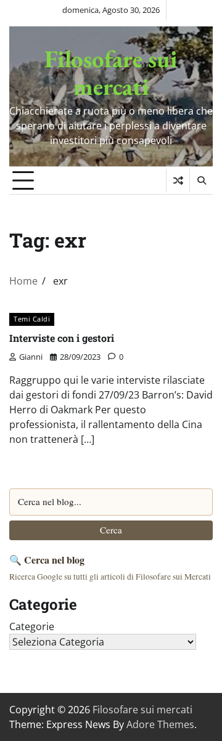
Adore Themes (160, 724)
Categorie (31, 626)
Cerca (111, 530)
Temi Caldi (32, 318)
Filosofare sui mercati (111, 72)
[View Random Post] (177, 180)
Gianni (31, 356)
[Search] (201, 180)
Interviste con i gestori (61, 337)
